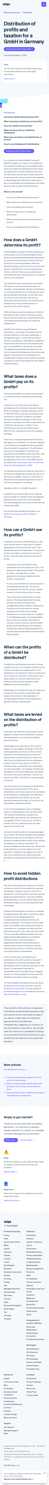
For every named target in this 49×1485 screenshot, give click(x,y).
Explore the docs (11, 1200)
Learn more (9, 78)
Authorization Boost (12, 1242)
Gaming (29, 1285)
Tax (5, 1312)
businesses (9, 985)
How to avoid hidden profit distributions (21, 144)
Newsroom (30, 1388)
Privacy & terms (10, 1398)
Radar (6, 1302)
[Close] (44, 1473)
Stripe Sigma (9, 1309)
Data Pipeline (9, 1265)
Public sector (31, 1311)
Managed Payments (12, 1288)
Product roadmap (33, 1382)
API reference (32, 1352)
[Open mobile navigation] (43, 4)
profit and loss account (30, 266)
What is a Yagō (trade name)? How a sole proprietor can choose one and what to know (24, 1086)
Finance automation (34, 1255)
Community (8, 1388)
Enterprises (31, 1235)
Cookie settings (10, 1414)
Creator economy (33, 1282)
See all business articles (14, 1069)
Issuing (7, 1282)
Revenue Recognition (12, 1305)
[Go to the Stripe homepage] (6, 1221)
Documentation (32, 1349)
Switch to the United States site (18, 1479)
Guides (7, 1378)
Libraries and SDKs (34, 1362)
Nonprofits (30, 1304)
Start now (10, 1140)
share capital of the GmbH (15, 676)
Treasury (7, 1319)
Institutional (31, 1378)
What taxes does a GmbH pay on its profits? (23, 121)
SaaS (28, 1275)
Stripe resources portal (14, 988)
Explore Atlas (10, 1171)
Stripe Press (31, 1392)
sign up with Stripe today (15, 994)
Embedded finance (34, 1252)
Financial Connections (13, 1272)
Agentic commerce (34, 1242)
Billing (6, 1245)
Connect (7, 1258)
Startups (30, 1238)
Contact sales (26, 1140)
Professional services (35, 1308)
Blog (5, 1385)
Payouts (7, 1298)
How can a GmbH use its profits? (18, 125)
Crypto (7, 1262)
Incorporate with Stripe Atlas (18, 49)
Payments (8, 1295)
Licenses (7, 1407)
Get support (9, 1427)
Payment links (9, 1292)
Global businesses (34, 1258)
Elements (8, 1268)
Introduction (9, 112)
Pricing (6, 1235)
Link (5, 1285)
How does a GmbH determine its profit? (21, 117)
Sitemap (7, 1411)
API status (30, 1355)
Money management (34, 1268)
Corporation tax (11, 405)
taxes (31, 985)
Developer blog (32, 1369)
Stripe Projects (32, 1365)
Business (27, 12)
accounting (19, 985)
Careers (29, 1385)
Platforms (30, 1272)
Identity (7, 1275)
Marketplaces (32, 1265)
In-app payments (33, 1262)
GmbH (29, 252)
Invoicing (7, 1278)
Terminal (7, 1315)
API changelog (32, 1359)
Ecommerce (31, 1248)
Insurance (30, 1295)
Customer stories (11, 1382)
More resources (12, 12)
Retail (28, 1314)
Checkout (8, 1252)
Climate (7, 1255)
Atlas (6, 1238)
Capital (7, 1248)
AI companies (31, 1278)
